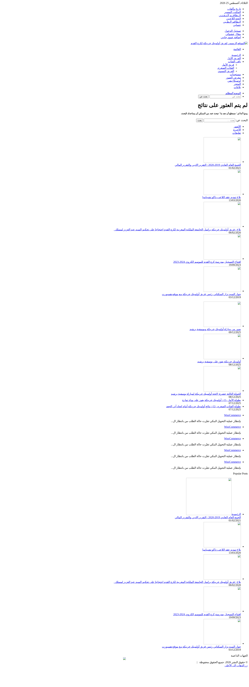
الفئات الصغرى (225, 68)
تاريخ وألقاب (234, 8)
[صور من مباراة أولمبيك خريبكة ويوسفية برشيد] (222, 326)
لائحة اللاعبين (233, 18)
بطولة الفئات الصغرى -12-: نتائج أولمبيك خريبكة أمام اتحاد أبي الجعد (203, 406)
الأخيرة (237, 129)
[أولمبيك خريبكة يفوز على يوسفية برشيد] (222, 358)
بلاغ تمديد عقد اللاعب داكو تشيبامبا (221, 197)
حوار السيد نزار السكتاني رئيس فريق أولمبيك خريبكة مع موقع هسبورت (201, 294)
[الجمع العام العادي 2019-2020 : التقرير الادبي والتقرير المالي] (222, 161)
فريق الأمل (228, 64)
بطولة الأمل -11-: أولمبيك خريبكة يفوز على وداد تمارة (211, 400)
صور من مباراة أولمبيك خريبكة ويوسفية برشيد (215, 329)
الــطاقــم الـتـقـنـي (230, 15)
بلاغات (237, 87)
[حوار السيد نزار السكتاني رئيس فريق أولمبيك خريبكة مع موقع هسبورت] (222, 291)
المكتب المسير (232, 12)
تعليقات (236, 132)
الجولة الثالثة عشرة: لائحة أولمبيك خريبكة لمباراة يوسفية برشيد (206, 393)
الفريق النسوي (226, 71)
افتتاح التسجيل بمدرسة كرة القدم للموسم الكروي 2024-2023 (207, 261)
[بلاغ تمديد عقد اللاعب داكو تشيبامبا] (222, 194)
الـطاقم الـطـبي (232, 21)
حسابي (237, 25)
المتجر (237, 84)
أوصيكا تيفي (234, 80)
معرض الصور (233, 77)
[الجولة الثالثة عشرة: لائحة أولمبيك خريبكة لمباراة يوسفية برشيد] (222, 390)
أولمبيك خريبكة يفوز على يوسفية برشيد (219, 361)
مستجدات (235, 74)
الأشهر (237, 126)
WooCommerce (232, 415)
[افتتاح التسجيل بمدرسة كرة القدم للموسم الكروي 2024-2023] (222, 258)
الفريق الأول (234, 58)
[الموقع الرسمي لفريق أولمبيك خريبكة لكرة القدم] (219, 43)
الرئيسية (236, 55)
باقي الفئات (234, 61)
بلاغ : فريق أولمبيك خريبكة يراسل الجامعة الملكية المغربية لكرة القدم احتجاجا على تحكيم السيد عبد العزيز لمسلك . (177, 229)
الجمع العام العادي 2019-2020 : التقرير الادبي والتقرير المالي (208, 164)
